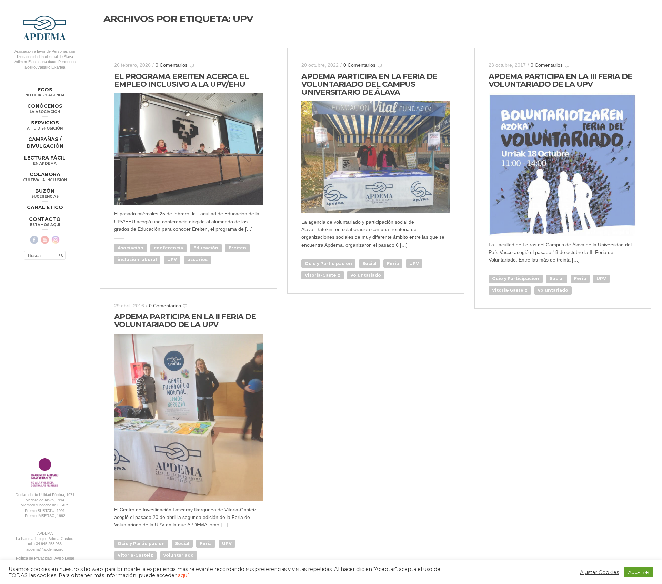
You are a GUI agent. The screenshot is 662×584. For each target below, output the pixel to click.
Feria (393, 263)
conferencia (168, 247)
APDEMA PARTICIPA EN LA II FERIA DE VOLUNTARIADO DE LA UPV (185, 320)
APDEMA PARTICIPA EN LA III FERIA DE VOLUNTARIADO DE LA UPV (560, 80)
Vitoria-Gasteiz (322, 275)
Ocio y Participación (328, 263)
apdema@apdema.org (44, 549)
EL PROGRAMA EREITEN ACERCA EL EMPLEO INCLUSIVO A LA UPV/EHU (181, 80)
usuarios (197, 259)
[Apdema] (45, 28)
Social (369, 263)
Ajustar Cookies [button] (599, 572)
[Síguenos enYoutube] (45, 240)
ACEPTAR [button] (638, 572)
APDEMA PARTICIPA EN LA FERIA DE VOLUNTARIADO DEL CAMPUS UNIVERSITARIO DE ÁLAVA (369, 84)
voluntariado (366, 275)
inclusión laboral (137, 259)
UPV (172, 259)
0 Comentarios (172, 65)
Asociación (130, 247)
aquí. (184, 575)
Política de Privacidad (34, 558)
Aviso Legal (64, 558)
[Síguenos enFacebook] (34, 240)
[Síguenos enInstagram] (55, 240)
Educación (205, 247)
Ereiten (237, 247)
